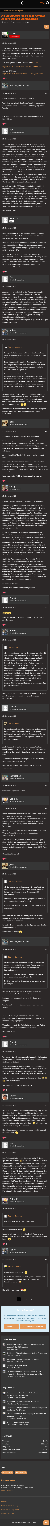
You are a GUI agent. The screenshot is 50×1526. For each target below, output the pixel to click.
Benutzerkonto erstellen (33, 1327)
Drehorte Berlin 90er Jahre (17, 1365)
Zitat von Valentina (15, 347)
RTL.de (35, 62)
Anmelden (11, 1327)
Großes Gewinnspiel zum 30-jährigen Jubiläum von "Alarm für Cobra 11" (26, 1415)
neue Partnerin (7, 1472)
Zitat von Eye (13, 647)
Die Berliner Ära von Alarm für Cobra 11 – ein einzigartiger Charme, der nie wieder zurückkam (25, 1373)
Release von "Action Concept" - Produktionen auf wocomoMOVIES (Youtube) (25, 1346)
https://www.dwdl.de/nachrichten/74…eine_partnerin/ (22, 74)
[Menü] (2, 3)
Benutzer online (8, 1480)
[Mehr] (46, 43)
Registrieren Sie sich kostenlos (17, 1318)
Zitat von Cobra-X (14, 1267)
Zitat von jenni (13, 723)
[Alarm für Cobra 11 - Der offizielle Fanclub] (42, 3)
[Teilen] (46, 27)
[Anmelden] (21, 3)
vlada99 (10, 1490)
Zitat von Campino (15, 881)
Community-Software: (25, 1522)
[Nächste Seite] (31, 1299)
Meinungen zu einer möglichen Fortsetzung (23, 1359)
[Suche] (47, 3)
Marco (6, 22)
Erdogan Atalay (21, 1472)
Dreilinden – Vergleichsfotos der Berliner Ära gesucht (27, 1353)
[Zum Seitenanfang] (46, 1522)
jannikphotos (43, 1452)
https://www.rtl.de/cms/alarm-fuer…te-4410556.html (22, 67)
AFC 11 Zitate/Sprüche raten (18, 1422)
